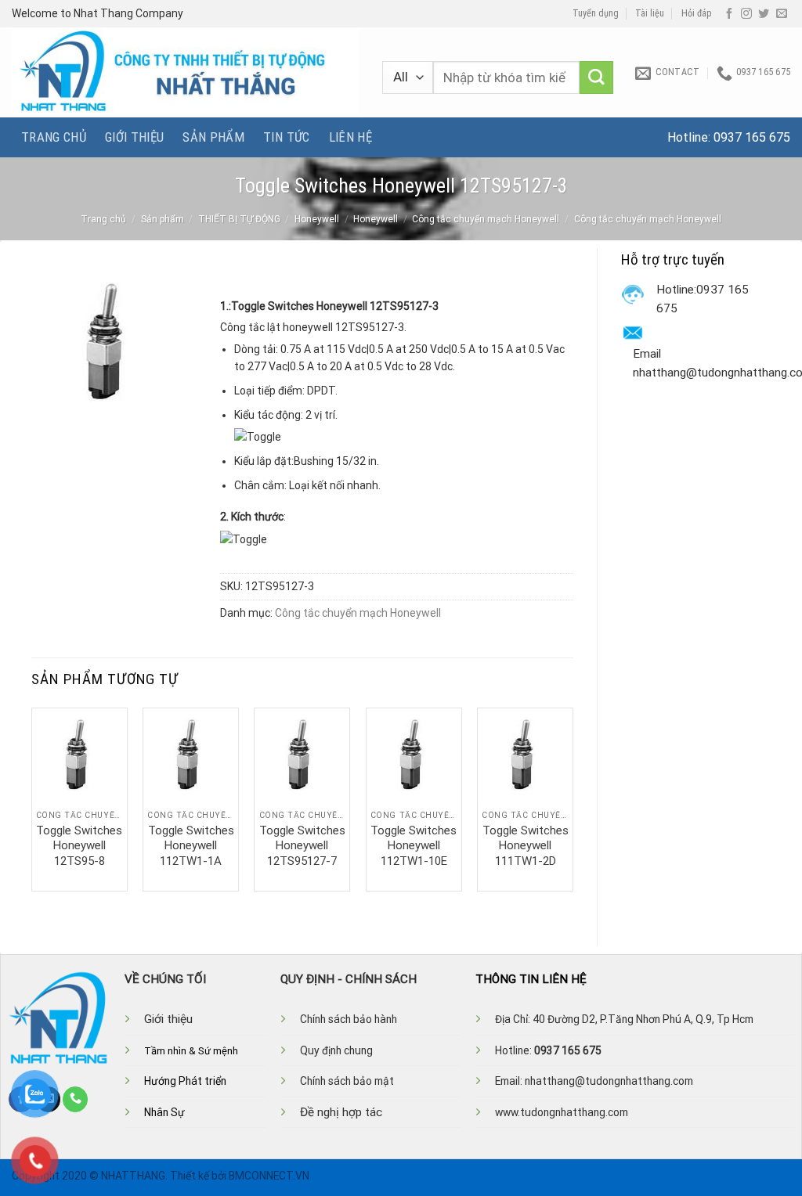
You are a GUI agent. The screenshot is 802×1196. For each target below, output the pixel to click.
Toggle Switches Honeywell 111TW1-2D (525, 845)
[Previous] (32, 798)
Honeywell (316, 219)
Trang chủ (53, 137)
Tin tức (286, 137)
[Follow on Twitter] (763, 14)
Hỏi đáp (696, 13)
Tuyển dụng (596, 13)
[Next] (572, 798)
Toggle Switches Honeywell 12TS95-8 (79, 845)
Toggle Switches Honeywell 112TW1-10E (413, 845)
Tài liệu (649, 13)
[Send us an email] (781, 14)
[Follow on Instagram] (746, 14)
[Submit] (596, 78)
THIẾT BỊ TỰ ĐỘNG (239, 219)
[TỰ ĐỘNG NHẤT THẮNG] (185, 72)
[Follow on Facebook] (729, 14)
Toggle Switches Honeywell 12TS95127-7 (302, 845)
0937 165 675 (751, 137)
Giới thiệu (134, 137)
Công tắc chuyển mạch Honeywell (485, 219)
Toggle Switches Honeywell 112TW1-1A (191, 845)
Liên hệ (350, 137)
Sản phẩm (213, 137)
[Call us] (75, 1098)
